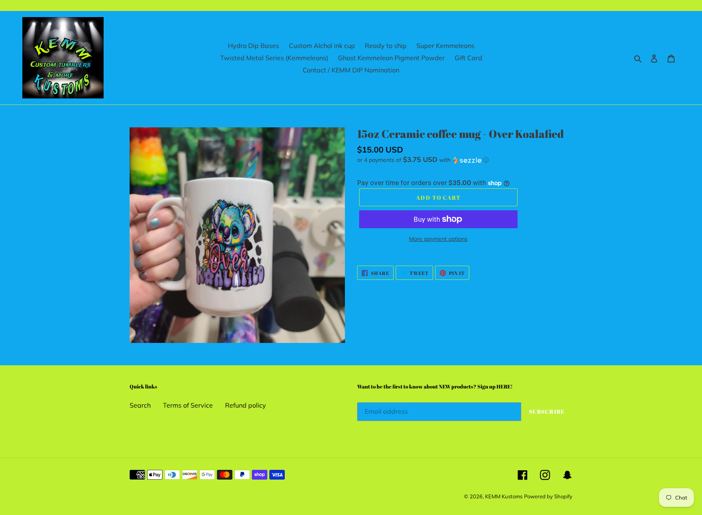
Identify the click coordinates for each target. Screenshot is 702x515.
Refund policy (245, 405)
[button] (423, 160)
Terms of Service (188, 405)
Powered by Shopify (548, 496)
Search (140, 405)
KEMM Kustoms (503, 496)
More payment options (438, 238)
